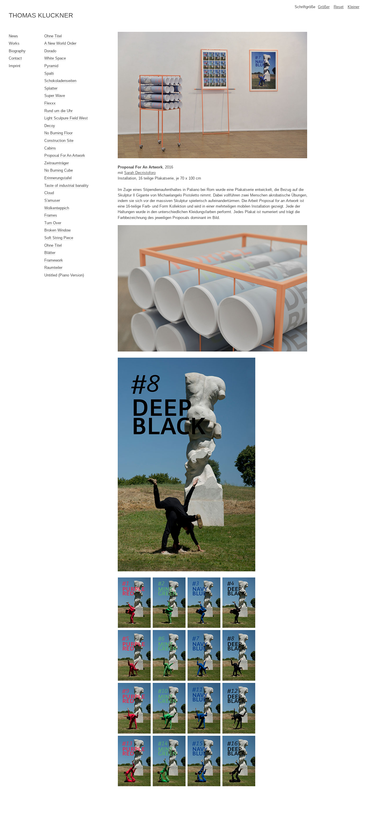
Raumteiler (53, 267)
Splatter (50, 88)
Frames (50, 215)
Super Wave (54, 95)
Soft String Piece (58, 238)
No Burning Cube (58, 170)
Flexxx (50, 103)
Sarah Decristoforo (140, 172)
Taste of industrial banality (66, 185)
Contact (15, 58)
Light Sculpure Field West (66, 118)
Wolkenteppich (56, 208)
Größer (324, 7)
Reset (339, 7)
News (13, 36)
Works (14, 43)
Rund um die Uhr (58, 111)
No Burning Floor (58, 133)
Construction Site (58, 140)
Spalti (49, 73)
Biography (17, 51)
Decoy (49, 125)
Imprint (14, 66)
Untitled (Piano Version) (64, 275)
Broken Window (57, 230)
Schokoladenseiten (60, 81)
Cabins (50, 148)
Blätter (49, 252)
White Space (55, 58)
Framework (53, 260)
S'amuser (52, 200)
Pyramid (51, 66)
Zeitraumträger (56, 163)
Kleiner (353, 7)
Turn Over (52, 223)
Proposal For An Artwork (64, 155)
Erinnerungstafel (58, 178)
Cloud (49, 193)
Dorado (50, 51)
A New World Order (60, 43)
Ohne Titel (53, 36)
